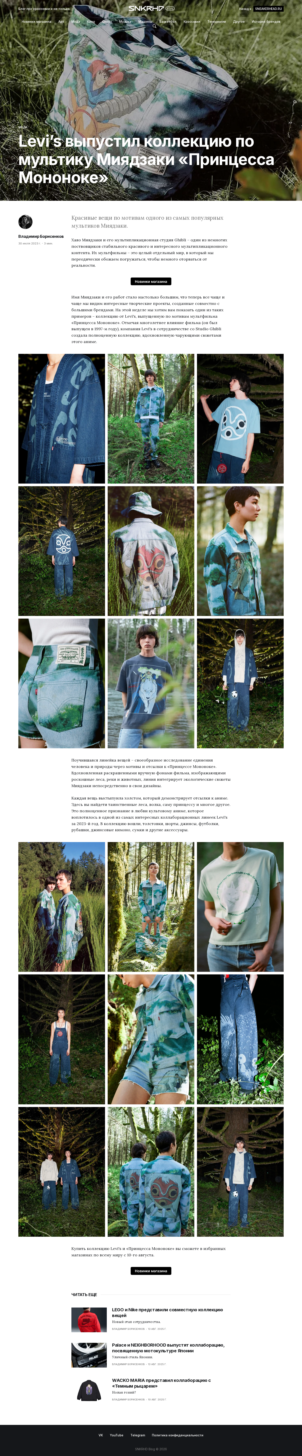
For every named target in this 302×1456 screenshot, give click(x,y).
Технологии (216, 21)
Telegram (137, 1435)
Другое (239, 21)
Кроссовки (191, 21)
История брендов (266, 21)
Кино (91, 21)
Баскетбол (167, 21)
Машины (145, 21)
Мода (75, 21)
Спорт (107, 21)
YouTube (116, 1435)
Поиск (154, 26)
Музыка (125, 21)
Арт (61, 21)
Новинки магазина (36, 21)
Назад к (260, 9)
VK (101, 1435)
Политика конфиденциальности (177, 1435)
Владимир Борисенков (41, 236)
